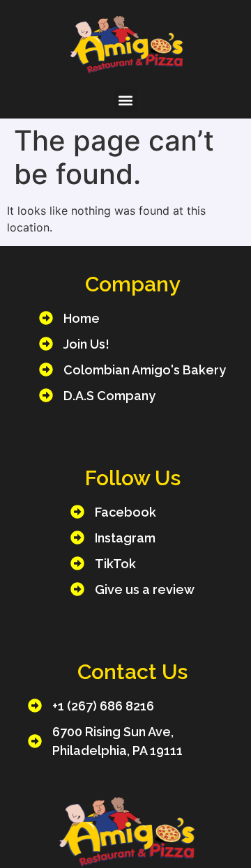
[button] (125, 100)
